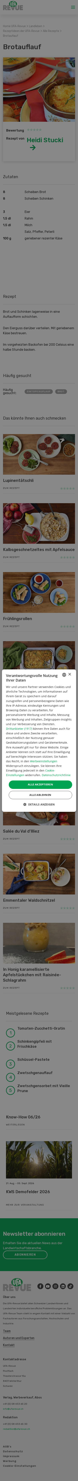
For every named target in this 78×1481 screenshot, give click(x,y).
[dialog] (39, 740)
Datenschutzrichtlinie (56, 775)
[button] (39, 804)
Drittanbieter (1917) (19, 729)
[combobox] (64, 675)
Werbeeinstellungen (43, 761)
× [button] (69, 674)
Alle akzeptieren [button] (40, 784)
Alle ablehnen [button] (40, 795)
